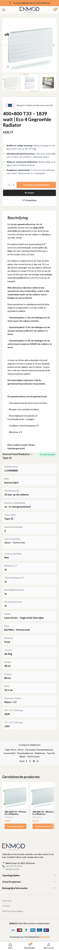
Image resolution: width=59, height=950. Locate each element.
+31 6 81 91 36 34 (13, 866)
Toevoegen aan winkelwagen (36, 185)
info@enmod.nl (12, 869)
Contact (6, 905)
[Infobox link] (29, 3)
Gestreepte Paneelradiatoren (39, 749)
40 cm (13, 749)
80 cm (20, 749)
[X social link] (30, 761)
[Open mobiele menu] (4, 10)
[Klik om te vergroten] (8, 66)
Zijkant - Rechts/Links (29, 756)
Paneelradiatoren (25, 753)
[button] (15, 826)
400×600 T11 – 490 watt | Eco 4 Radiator (43, 813)
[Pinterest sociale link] (34, 761)
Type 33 (50, 753)
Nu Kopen (29, 192)
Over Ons (7, 900)
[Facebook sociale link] (26, 761)
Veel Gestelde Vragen (12, 911)
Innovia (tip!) (9, 753)
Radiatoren (35, 744)
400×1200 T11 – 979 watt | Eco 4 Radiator (15, 813)
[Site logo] (29, 9)
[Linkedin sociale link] (37, 761)
